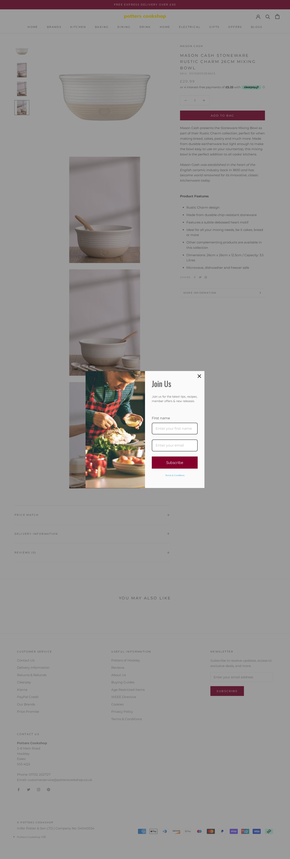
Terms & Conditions (174, 475)
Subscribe (174, 462)
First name (161, 418)
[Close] (199, 376)
